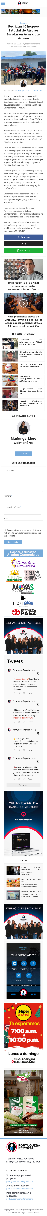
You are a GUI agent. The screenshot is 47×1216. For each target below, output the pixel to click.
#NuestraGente (20, 679)
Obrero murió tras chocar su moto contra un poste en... (30, 894)
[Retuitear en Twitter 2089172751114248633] (19, 750)
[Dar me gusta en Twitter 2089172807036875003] (24, 722)
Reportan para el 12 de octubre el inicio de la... (30, 365)
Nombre (8, 496)
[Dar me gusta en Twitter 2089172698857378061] (24, 779)
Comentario (9, 470)
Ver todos (23, 453)
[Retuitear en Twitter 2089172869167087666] (19, 693)
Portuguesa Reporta (21, 670)
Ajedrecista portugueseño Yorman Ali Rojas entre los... (30, 378)
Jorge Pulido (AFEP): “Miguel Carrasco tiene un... (30, 391)
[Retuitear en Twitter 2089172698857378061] (19, 779)
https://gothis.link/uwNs (23, 718)
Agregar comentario (31, 44)
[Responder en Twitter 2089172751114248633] (15, 750)
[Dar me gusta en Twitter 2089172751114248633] (24, 750)
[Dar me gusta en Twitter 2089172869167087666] (24, 693)
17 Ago (34, 670)
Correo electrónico (12, 507)
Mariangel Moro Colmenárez (26, 47)
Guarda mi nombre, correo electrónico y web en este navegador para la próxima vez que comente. (22, 533)
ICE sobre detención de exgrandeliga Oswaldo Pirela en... (30, 354)
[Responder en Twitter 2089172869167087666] (15, 693)
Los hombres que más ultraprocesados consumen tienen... (30, 883)
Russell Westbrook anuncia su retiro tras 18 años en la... (30, 403)
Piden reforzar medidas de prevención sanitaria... (30, 871)
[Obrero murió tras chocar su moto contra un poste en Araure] (14, 895)
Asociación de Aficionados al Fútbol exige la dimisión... (30, 342)
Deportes (24, 23)
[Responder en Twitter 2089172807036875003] (15, 722)
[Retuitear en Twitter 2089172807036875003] (19, 722)
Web (6, 518)
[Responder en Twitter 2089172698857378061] (15, 779)
